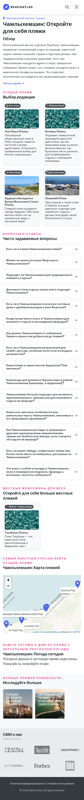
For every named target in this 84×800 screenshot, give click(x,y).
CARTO (76, 631)
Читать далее (12, 83)
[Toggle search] (67, 7)
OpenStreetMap (50, 631)
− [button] (8, 585)
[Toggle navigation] (76, 7)
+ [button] (8, 580)
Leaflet (35, 631)
